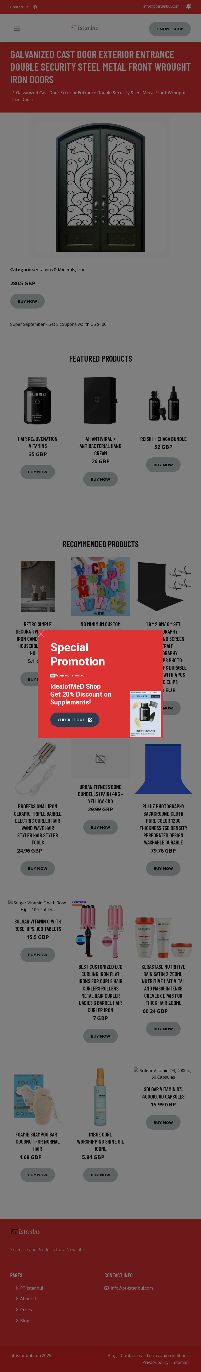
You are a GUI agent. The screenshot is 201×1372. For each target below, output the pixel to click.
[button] (74, 720)
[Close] (41, 633)
